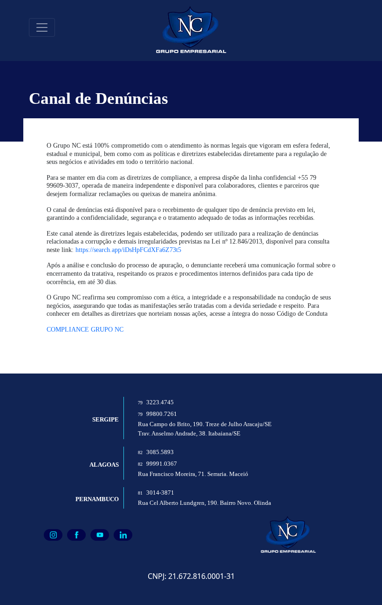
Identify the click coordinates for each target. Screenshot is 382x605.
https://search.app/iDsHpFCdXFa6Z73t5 (128, 249)
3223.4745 (156, 402)
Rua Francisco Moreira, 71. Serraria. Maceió (193, 474)
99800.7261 (157, 414)
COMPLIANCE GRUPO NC (85, 329)
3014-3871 (156, 492)
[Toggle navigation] (42, 27)
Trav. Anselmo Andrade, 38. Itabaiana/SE (189, 433)
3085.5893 (156, 452)
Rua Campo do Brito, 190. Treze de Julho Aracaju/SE (205, 424)
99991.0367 (157, 464)
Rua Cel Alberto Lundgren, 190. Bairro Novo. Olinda (204, 503)
